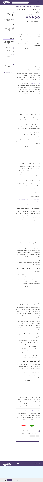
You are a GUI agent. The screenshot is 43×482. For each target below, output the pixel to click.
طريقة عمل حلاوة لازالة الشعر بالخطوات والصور (7, 21)
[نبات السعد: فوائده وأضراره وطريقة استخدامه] (12, 30)
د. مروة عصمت (32, 430)
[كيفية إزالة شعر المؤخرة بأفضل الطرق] (12, 15)
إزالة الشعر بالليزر (36, 83)
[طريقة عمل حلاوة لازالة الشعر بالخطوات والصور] (12, 22)
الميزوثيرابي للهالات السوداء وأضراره (7, 55)
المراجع (37, 439)
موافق (9, 480)
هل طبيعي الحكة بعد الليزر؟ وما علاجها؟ (31, 204)
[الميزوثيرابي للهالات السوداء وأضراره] (12, 55)
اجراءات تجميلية (19, 6)
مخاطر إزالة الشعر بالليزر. (30, 410)
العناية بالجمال (26, 6)
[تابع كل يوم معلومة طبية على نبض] (8, 73)
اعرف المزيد (14, 480)
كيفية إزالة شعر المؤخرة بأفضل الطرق (7, 13)
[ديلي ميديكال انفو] (6, 2)
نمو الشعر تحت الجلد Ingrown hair (7, 65)
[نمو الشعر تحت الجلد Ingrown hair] (12, 66)
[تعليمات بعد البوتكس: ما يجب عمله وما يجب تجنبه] (12, 43)
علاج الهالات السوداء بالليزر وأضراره (7, 49)
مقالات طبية (32, 6)
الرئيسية (38, 6)
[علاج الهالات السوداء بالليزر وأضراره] (12, 49)
